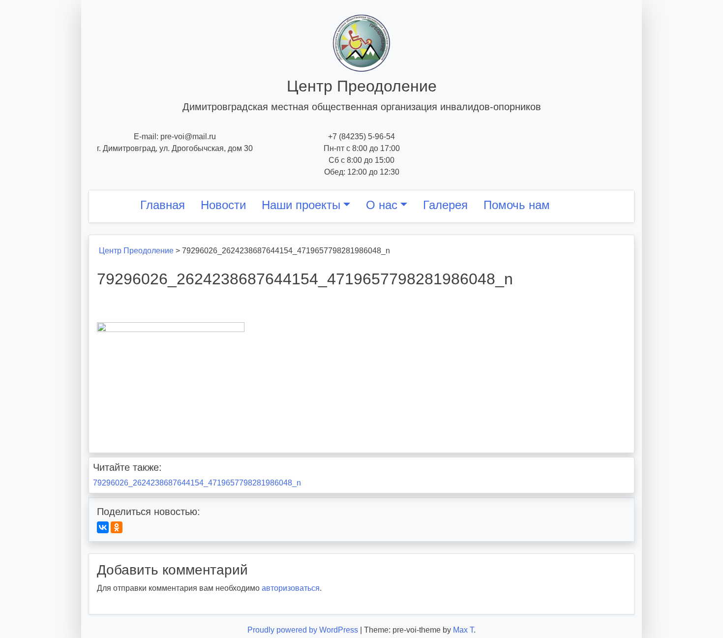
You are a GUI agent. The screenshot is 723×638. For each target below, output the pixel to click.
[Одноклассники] (116, 527)
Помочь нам (516, 205)
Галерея (445, 205)
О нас (381, 205)
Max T (463, 630)
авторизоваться (291, 588)
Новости (223, 205)
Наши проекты (301, 205)
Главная (162, 205)
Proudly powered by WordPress (303, 630)
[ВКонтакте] (103, 527)
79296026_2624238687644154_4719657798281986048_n (197, 483)
